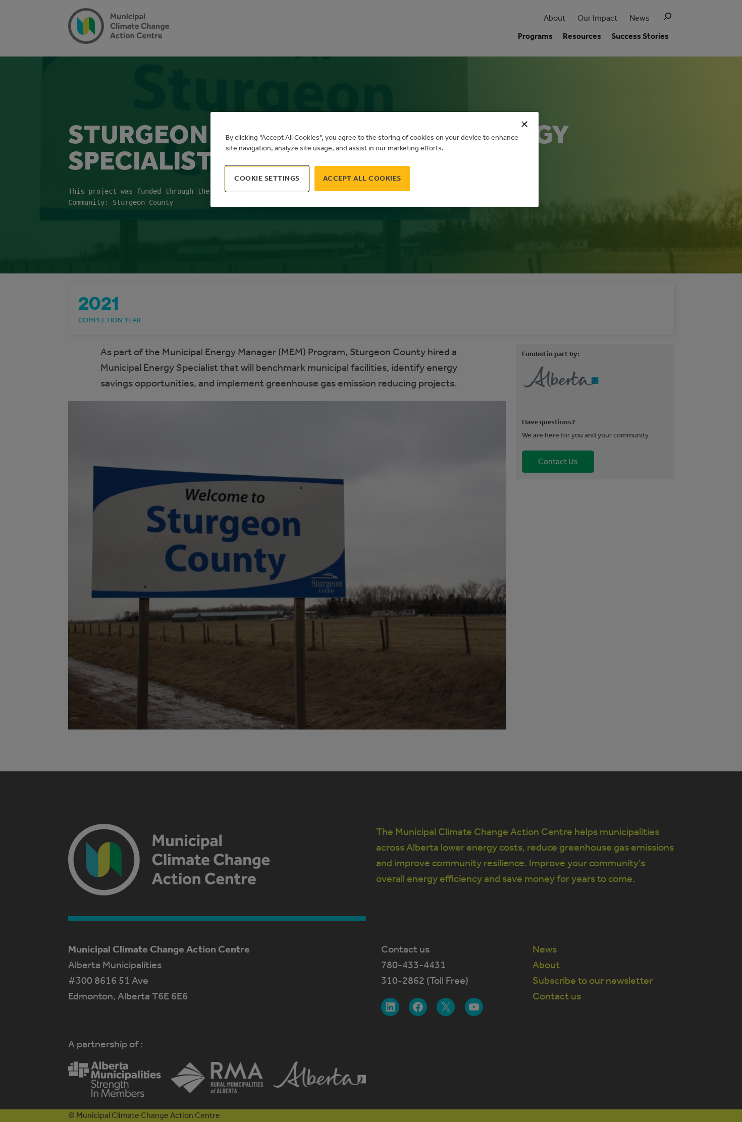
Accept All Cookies (362, 178)
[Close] (524, 124)
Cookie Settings (267, 178)
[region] (374, 159)
